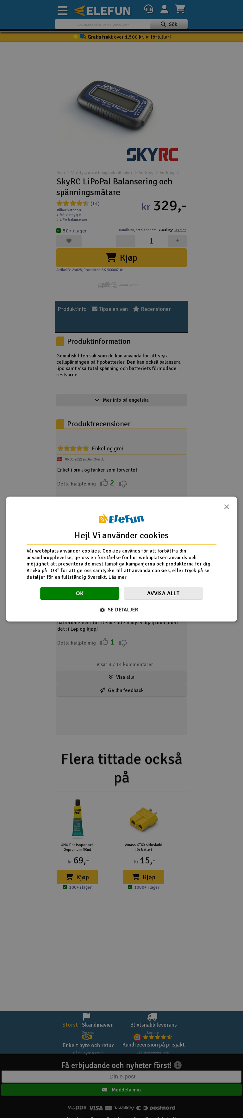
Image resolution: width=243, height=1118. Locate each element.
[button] (121, 610)
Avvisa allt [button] (163, 593)
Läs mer (118, 577)
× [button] (226, 508)
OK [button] (80, 593)
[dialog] (121, 559)
